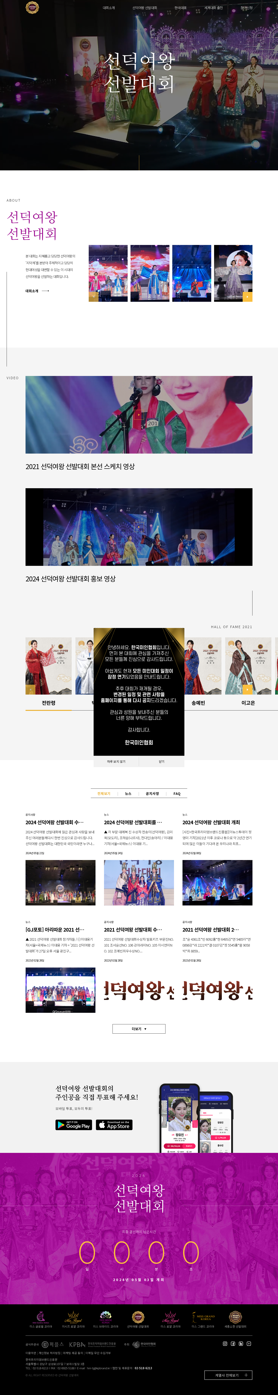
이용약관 (31, 1353)
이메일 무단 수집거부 (98, 1353)
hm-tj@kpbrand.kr (98, 1368)
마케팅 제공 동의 (73, 1353)
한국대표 (180, 7)
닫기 (162, 761)
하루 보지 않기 (116, 761)
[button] (247, 297)
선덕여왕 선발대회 (144, 7)
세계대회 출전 (213, 7)
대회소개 (109, 7)
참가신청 (246, 7)
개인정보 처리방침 (50, 1353)
